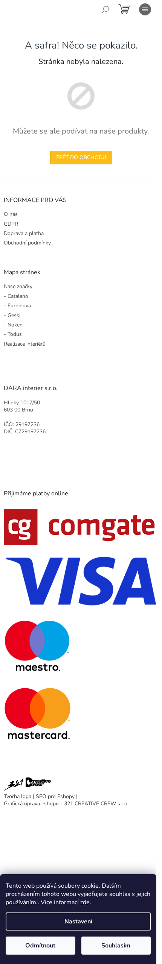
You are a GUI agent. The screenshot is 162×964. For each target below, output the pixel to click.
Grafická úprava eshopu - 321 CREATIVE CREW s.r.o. (66, 803)
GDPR (11, 224)
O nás (11, 214)
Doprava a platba (24, 233)
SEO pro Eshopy (55, 796)
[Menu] (145, 9)
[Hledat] (105, 9)
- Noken (13, 324)
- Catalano (16, 296)
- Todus (13, 334)
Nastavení (78, 921)
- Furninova (17, 305)
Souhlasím (115, 945)
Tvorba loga (17, 796)
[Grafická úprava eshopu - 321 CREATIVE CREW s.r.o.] (27, 784)
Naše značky (18, 286)
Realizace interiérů (25, 344)
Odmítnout (40, 945)
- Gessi (12, 315)
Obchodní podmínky (27, 242)
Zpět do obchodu (81, 157)
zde (85, 902)
